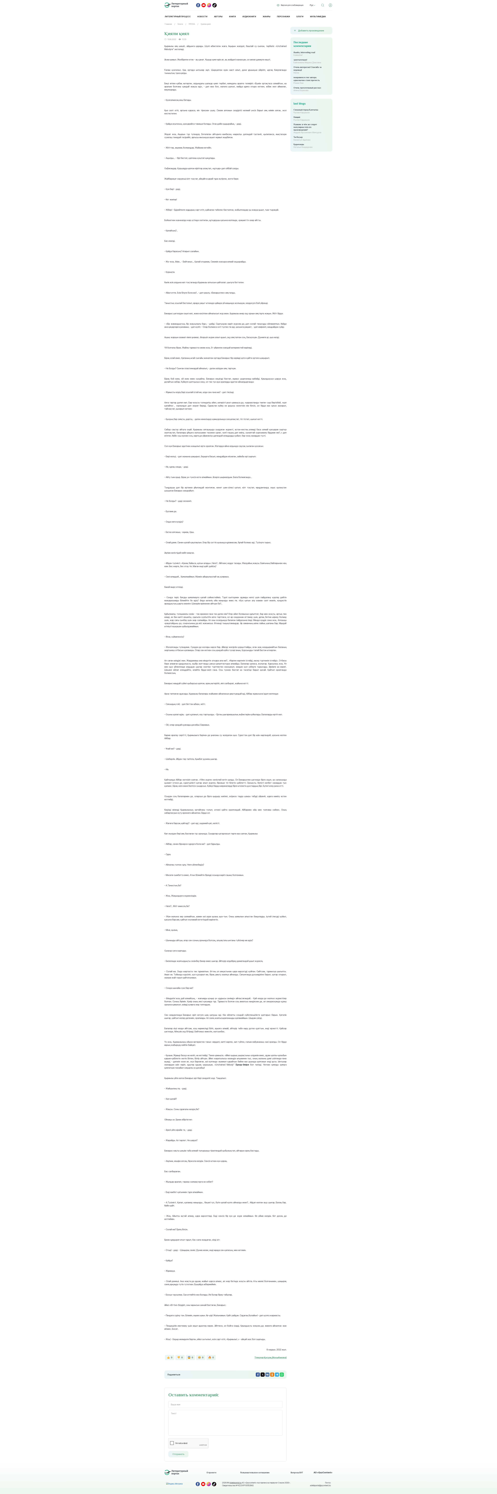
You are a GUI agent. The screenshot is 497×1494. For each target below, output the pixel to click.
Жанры (266, 16)
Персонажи (283, 16)
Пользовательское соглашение (254, 1472)
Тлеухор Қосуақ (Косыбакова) (270, 1357)
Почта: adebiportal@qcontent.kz (320, 1484)
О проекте (211, 1472)
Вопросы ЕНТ (297, 1472)
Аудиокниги (249, 16)
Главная (168, 24)
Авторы (218, 16)
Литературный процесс (178, 16)
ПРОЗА (192, 24)
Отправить (178, 1454)
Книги (232, 16)
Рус (312, 5)
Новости (202, 16)
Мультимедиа (318, 16)
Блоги (300, 16)
